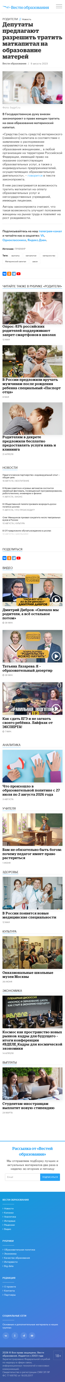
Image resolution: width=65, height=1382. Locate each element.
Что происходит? (25, 509)
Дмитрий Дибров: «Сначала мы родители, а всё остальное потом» (30, 614)
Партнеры (10, 1294)
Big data (9, 1266)
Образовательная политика (19, 1249)
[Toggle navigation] (59, 7)
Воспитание (22, 480)
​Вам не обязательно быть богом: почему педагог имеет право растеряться (32, 854)
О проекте (10, 1286)
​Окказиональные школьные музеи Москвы (27, 975)
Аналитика (10, 1216)
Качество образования (17, 1257)
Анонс (18, 496)
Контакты (9, 1290)
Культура (20, 523)
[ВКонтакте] (4, 274)
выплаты (16, 255)
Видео (7, 1229)
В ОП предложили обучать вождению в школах (26, 530)
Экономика (10, 1253)
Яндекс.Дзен (37, 240)
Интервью (9, 1220)
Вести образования (14, 63)
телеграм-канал (50, 231)
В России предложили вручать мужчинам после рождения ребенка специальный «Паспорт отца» (31, 386)
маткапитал (31, 255)
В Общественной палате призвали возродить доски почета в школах (29, 505)
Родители (10, 18)
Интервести (11, 1261)
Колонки (9, 1212)
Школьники (22, 533)
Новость (26, 19)
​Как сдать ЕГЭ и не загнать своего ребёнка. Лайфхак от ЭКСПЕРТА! (27, 723)
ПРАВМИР (20, 248)
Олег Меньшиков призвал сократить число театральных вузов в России (31, 518)
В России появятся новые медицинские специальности (29, 915)
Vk (42, 235)
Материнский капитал (15, 261)
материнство (49, 255)
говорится (35, 175)
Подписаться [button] (50, 1177)
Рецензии (9, 1224)
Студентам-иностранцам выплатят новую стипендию (28, 1106)
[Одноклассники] (9, 274)
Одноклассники (14, 240)
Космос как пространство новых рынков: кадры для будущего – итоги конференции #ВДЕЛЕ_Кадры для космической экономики (32, 1040)
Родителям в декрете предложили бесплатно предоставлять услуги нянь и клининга (29, 443)
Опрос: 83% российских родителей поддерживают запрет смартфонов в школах (29, 330)
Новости (9, 1208)
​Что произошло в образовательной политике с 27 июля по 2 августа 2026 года (31, 790)
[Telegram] (14, 274)
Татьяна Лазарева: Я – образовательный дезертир (27, 668)
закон (35, 261)
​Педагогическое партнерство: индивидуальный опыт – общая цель (31, 476)
